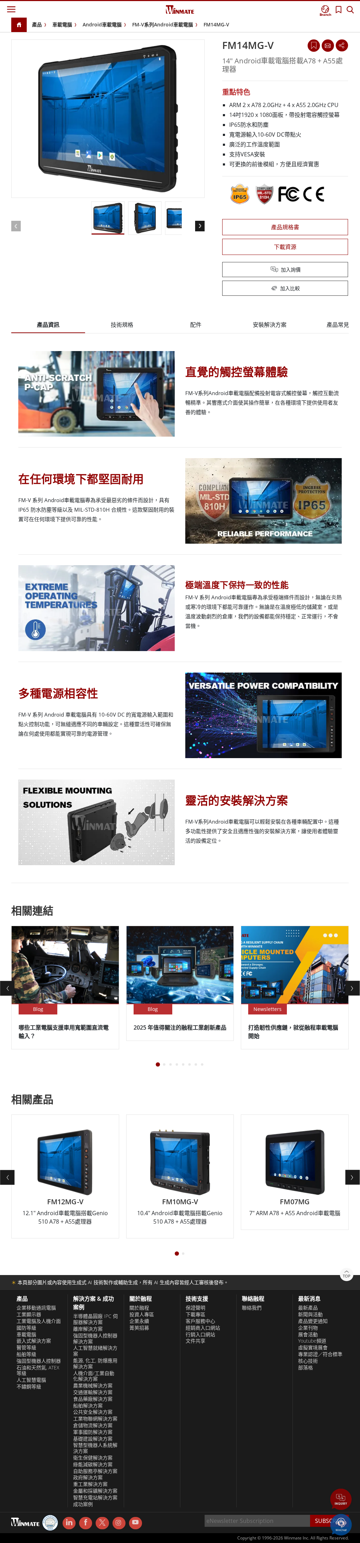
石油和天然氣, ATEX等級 (38, 1370)
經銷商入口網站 (203, 1328)
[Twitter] (102, 1522)
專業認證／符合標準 (320, 1354)
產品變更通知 (313, 1321)
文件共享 (195, 1341)
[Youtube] (135, 1523)
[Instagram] (119, 1523)
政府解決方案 (88, 1477)
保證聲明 (195, 1308)
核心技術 (308, 1361)
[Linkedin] (69, 1523)
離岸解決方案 (88, 1329)
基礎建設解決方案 (92, 1439)
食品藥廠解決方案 (92, 1399)
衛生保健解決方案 (92, 1458)
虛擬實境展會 (313, 1347)
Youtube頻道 (312, 1341)
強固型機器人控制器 (39, 1361)
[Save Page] (314, 45)
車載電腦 (62, 24)
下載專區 (195, 1314)
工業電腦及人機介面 (39, 1321)
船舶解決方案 (88, 1406)
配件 (195, 325)
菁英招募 (139, 1328)
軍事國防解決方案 (92, 1432)
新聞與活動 (310, 1314)
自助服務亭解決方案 (95, 1471)
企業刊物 (308, 1328)
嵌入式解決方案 (34, 1341)
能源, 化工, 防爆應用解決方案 (95, 1363)
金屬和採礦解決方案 (95, 1491)
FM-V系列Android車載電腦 (162, 24)
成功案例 (83, 1504)
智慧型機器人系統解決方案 (95, 1448)
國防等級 (26, 1328)
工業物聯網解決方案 (95, 1419)
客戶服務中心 (200, 1321)
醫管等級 (26, 1347)
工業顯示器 (29, 1314)
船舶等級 (26, 1354)
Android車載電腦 (102, 24)
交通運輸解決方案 (92, 1392)
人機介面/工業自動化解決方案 (93, 1376)
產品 (37, 24)
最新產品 (308, 1308)
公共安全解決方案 (92, 1412)
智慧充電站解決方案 (95, 1497)
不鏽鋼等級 (29, 1386)
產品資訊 (48, 325)
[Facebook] (85, 1523)
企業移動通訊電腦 (36, 1308)
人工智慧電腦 (31, 1380)
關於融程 (139, 1308)
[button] (341, 1500)
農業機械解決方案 (92, 1385)
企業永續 (139, 1321)
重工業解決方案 (90, 1484)
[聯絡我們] (328, 45)
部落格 (305, 1367)
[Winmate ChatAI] (341, 1524)
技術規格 (122, 325)
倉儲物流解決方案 (92, 1425)
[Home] (18, 25)
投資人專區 (141, 1314)
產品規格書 (285, 227)
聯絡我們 (252, 1308)
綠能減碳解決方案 (92, 1464)
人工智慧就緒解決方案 (95, 1351)
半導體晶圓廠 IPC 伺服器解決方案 (95, 1319)
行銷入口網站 (200, 1334)
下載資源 (285, 247)
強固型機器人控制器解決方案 (95, 1338)
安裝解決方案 (270, 325)
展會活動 (308, 1334)
